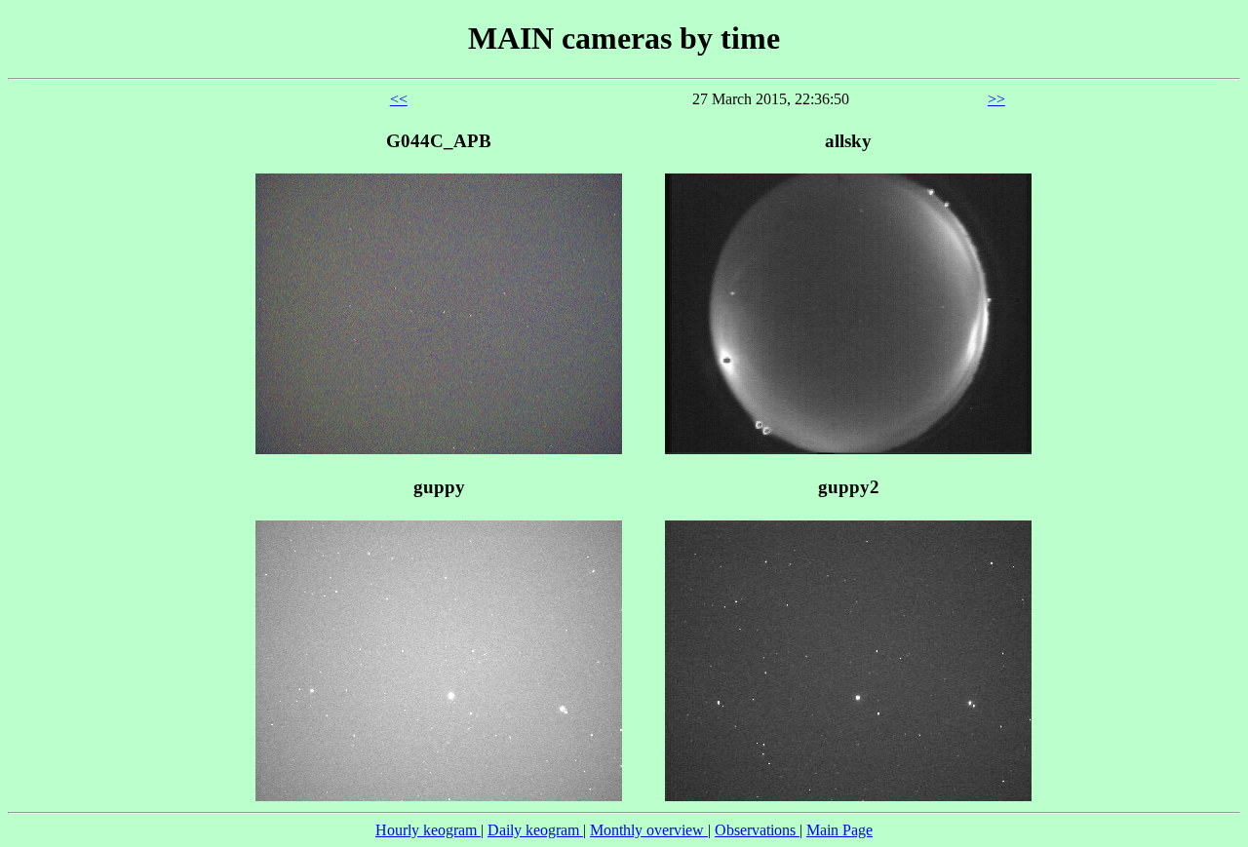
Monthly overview (649, 830)
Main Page (839, 830)
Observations (757, 830)
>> (996, 99)
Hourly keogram (428, 830)
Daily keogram (535, 830)
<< (399, 99)
